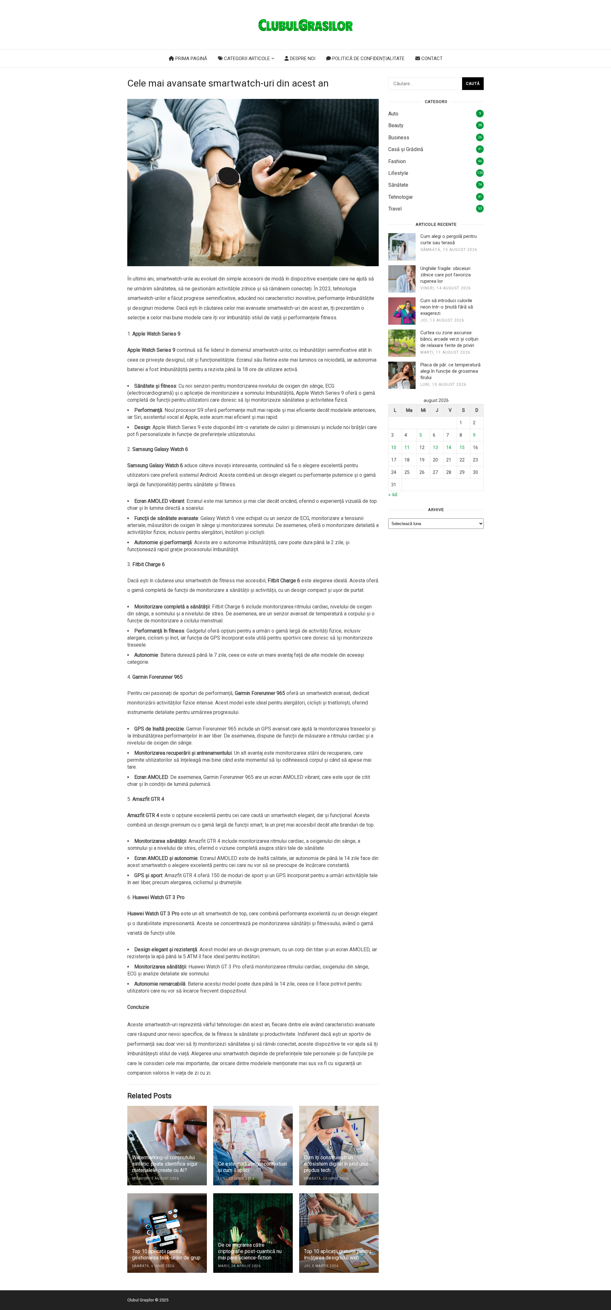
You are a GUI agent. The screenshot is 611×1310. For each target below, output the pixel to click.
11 (407, 447)
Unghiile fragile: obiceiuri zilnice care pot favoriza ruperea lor (445, 275)
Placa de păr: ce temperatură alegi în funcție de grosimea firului (450, 371)
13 (435, 447)
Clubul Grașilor (140, 1300)
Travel (395, 209)
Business (398, 138)
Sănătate (398, 185)
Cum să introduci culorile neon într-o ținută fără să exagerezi (446, 307)
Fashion (397, 161)
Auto (393, 114)
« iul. (393, 494)
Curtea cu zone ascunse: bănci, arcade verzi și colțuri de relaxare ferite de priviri (449, 339)
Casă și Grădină (405, 149)
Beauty (396, 125)
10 (393, 447)
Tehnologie (400, 197)
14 (448, 447)
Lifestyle (398, 173)
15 (462, 447)
